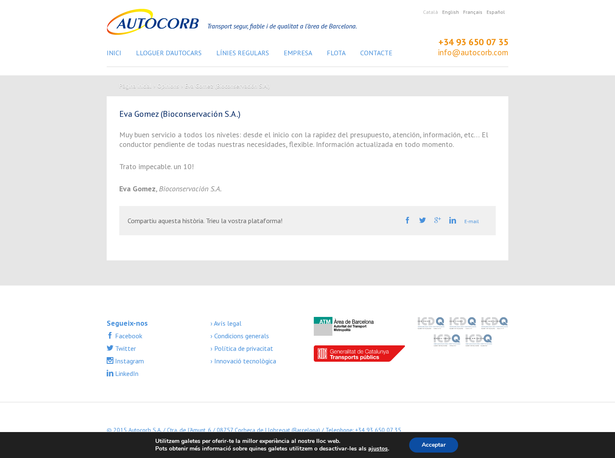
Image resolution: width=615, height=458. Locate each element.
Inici (114, 53)
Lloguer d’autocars (169, 53)
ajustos (378, 449)
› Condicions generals (239, 336)
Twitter (124, 348)
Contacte (376, 53)
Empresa (298, 53)
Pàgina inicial (135, 86)
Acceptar (434, 445)
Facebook (127, 336)
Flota (336, 53)
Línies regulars (242, 53)
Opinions (168, 86)
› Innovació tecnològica (243, 361)
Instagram (128, 361)
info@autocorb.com (473, 52)
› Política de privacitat (241, 348)
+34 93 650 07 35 (473, 42)
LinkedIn (125, 373)
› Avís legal (225, 323)
